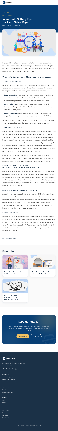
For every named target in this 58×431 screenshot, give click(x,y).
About (3, 400)
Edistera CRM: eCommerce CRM (9, 382)
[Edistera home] (7, 3)
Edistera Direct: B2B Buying (8, 379)
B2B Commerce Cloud (7, 377)
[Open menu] (54, 2)
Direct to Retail (5, 390)
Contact (4, 402)
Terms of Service (6, 405)
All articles (6, 12)
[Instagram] (16, 368)
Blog (3, 413)
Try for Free (36, 336)
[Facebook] (13, 368)
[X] (6, 368)
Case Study (5, 415)
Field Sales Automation (7, 392)
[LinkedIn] (3, 368)
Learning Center (6, 417)
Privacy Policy (38, 425)
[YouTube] (9, 368)
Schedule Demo (23, 336)
